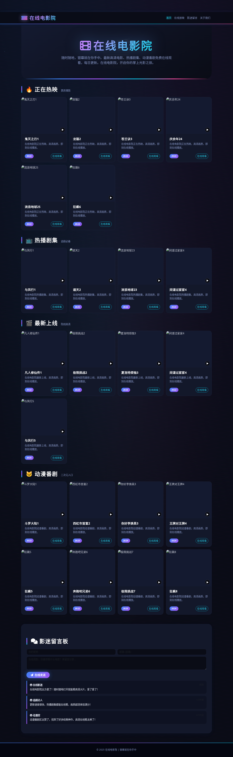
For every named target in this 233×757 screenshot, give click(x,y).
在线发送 (40, 675)
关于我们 (205, 17)
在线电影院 (43, 17)
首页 (168, 17)
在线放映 (179, 17)
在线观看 (57, 156)
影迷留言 (192, 17)
